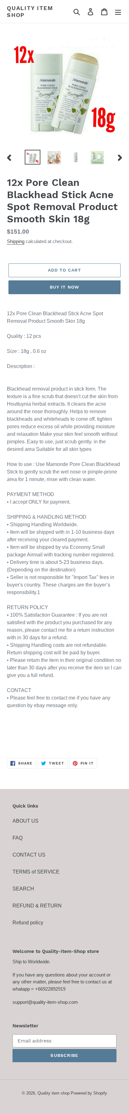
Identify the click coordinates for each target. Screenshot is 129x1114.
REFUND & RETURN (37, 905)
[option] (33, 157)
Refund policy (28, 922)
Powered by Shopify (89, 1093)
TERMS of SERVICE (36, 871)
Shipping (15, 241)
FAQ (18, 838)
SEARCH (23, 888)
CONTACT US (29, 854)
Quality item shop (30, 11)
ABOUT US (26, 821)
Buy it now (64, 286)
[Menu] (118, 11)
